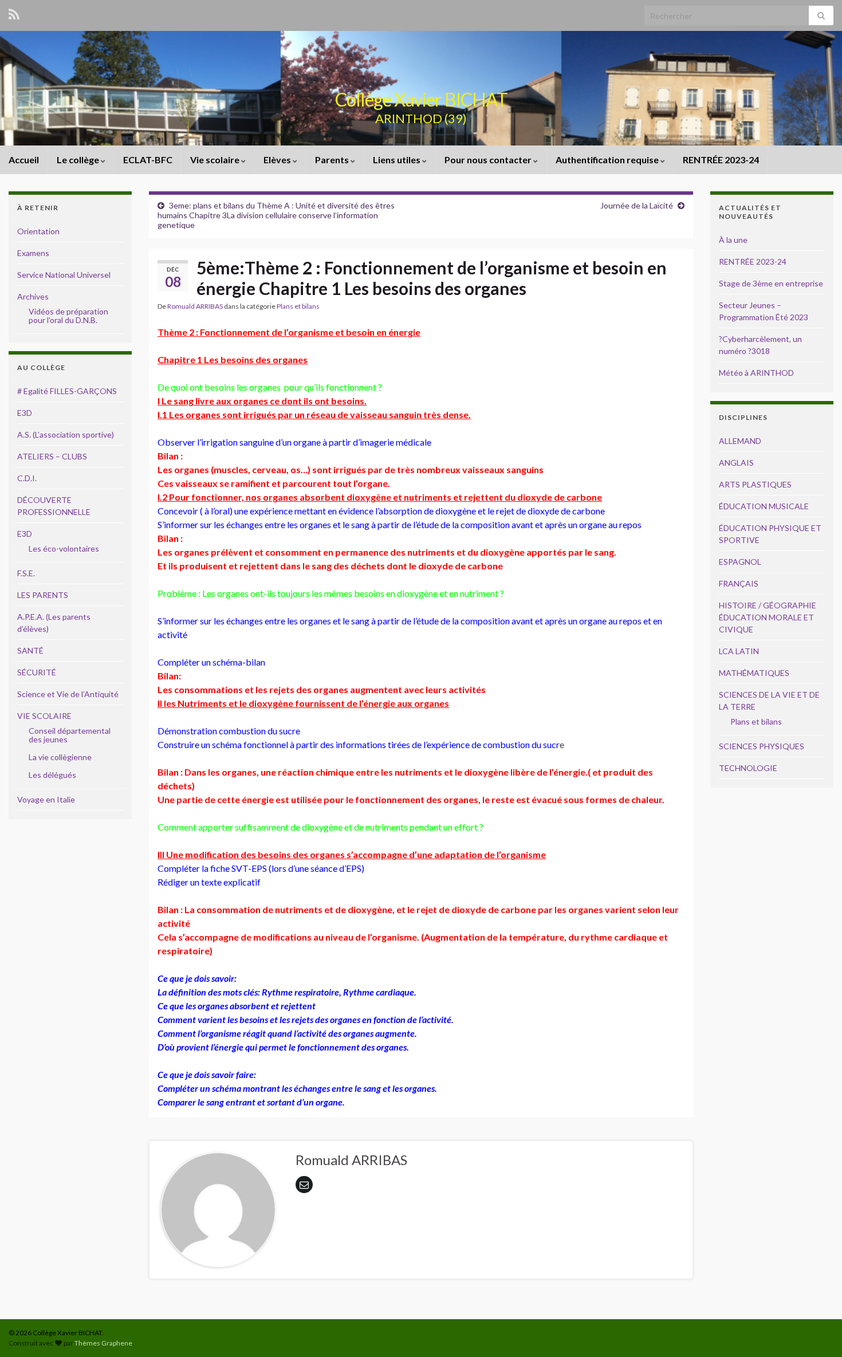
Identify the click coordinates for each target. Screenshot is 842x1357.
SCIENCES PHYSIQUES (761, 746)
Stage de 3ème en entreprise (771, 283)
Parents (333, 159)
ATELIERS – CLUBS (52, 456)
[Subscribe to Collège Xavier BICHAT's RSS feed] (14, 12)
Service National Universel (64, 275)
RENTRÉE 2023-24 (721, 159)
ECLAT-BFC (147, 159)
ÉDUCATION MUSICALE (764, 506)
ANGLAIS (736, 462)
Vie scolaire (215, 159)
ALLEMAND (740, 441)
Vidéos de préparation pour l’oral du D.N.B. (68, 315)
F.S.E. (26, 573)
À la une (733, 240)
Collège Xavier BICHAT (421, 99)
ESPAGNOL (740, 562)
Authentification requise (608, 159)
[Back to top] (816, 1331)
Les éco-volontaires (64, 548)
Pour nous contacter (488, 159)
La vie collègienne (60, 757)
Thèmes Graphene (103, 1343)
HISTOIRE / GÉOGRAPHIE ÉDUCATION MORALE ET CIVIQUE (767, 617)
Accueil (24, 159)
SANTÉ (30, 650)
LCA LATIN (739, 651)
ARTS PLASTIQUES (755, 484)
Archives (33, 296)
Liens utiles (397, 159)
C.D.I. (27, 478)
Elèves (278, 159)
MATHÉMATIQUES (754, 673)
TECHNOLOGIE (748, 768)
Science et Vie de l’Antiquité (68, 694)
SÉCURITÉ (36, 672)
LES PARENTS (42, 595)
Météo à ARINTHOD (756, 372)
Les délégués (52, 775)
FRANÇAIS (738, 583)
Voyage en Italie (46, 799)
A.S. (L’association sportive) (65, 434)
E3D (24, 413)
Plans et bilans (298, 306)
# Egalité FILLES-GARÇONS (67, 391)
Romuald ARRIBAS (195, 306)
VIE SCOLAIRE (44, 716)
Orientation (38, 231)
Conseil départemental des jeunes (70, 735)
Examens (33, 253)
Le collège (79, 159)
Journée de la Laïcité (636, 205)
